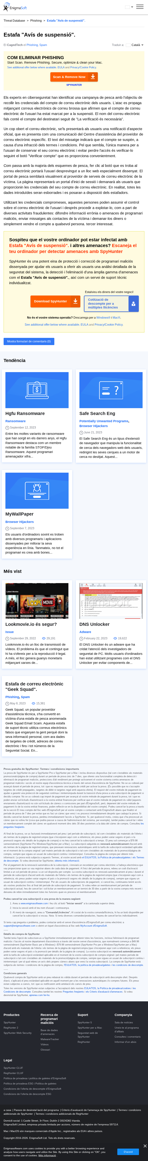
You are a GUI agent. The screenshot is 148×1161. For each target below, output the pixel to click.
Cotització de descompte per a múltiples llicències (103, 303)
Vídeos (45, 1044)
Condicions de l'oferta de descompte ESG (27, 1094)
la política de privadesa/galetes (94, 965)
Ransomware (15, 421)
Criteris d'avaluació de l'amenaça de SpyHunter (89, 1110)
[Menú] (139, 7)
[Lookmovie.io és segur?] (37, 601)
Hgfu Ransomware (25, 413)
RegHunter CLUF (13, 1073)
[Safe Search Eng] (111, 390)
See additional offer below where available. (32, 67)
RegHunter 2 (11, 1027)
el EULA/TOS (89, 857)
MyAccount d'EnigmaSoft (93, 926)
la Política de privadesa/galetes (114, 857)
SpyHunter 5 (85, 1022)
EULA (61, 67)
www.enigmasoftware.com (34, 903)
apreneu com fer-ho (39, 995)
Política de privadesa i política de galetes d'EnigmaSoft (35, 1078)
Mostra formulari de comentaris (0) (29, 341)
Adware (85, 632)
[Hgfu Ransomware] (37, 390)
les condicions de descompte (127, 965)
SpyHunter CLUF (13, 1067)
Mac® (116, 317)
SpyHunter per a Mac (90, 1027)
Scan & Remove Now (69, 77)
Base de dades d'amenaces (49, 1032)
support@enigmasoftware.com (19, 926)
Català (132, 7)
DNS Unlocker (94, 624)
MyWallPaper (19, 514)
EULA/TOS (90, 988)
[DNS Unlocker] (111, 601)
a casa (8, 1110)
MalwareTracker (50, 1039)
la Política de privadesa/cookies (114, 988)
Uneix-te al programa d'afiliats (127, 1029)
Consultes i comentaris (128, 1036)
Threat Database (14, 20)
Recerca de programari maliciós (49, 1018)
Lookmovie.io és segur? (31, 624)
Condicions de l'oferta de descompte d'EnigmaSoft (32, 1088)
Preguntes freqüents (73, 992)
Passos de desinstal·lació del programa (37, 1110)
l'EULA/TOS (70, 965)
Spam (43, 44)
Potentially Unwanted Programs (103, 421)
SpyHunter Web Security (18, 1032)
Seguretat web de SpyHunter (88, 1034)
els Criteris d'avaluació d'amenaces (104, 992)
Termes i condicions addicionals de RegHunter (62, 1113)
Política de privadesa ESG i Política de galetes (30, 1083)
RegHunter (84, 1041)
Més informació (47, 1155)
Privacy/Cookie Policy (83, 67)
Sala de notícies (124, 1022)
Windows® (103, 317)
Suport (83, 1015)
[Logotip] (15, 7)
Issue (9, 632)
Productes (11, 1015)
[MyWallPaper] (37, 491)
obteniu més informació (67, 861)
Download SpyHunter (50, 301)
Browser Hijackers (93, 426)
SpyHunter (10, 1022)
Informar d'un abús (125, 1041)
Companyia (123, 1015)
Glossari (45, 1049)
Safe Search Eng (97, 413)
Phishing (36, 20)
